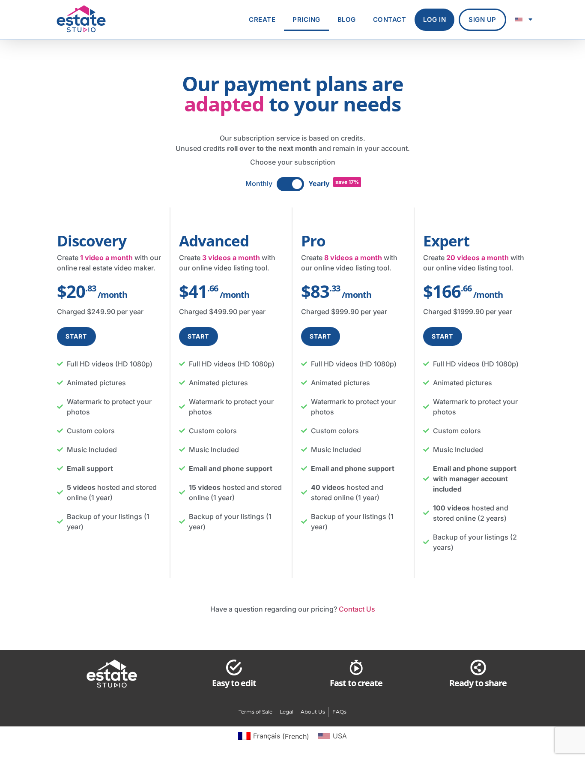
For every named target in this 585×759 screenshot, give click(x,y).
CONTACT (389, 19)
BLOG (346, 19)
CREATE (262, 19)
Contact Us (357, 609)
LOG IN (434, 19)
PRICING (306, 19)
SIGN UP (482, 19)
